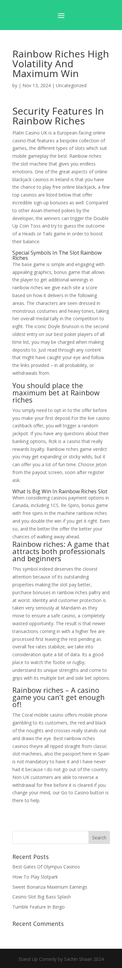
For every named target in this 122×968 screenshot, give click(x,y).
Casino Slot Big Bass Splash (41, 897)
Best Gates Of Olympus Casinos (46, 867)
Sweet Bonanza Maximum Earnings (49, 887)
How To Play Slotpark (35, 877)
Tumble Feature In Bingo (38, 907)
